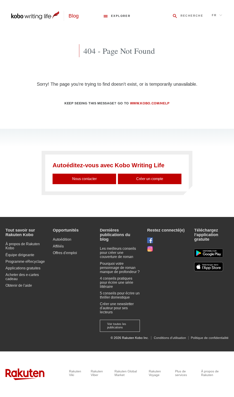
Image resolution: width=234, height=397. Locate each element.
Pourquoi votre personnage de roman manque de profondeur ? (120, 268)
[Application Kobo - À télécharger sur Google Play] (208, 253)
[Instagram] (167, 249)
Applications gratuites (22, 268)
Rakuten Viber (97, 373)
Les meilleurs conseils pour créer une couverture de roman (118, 253)
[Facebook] (167, 240)
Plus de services (181, 373)
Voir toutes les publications (116, 325)
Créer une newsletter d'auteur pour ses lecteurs (117, 308)
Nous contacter (84, 179)
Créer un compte (149, 179)
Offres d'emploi (65, 253)
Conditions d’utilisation (170, 338)
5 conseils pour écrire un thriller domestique (120, 295)
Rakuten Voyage (155, 373)
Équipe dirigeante (19, 255)
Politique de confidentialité (210, 338)
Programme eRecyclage (25, 261)
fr (214, 15)
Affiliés (58, 246)
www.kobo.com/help (150, 103)
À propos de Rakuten (210, 373)
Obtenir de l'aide (18, 285)
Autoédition (62, 239)
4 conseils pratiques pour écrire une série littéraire (116, 282)
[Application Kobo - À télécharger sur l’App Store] (211, 266)
